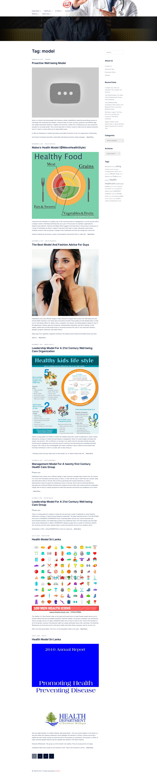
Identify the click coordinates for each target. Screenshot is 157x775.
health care (45, 535)
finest (111, 176)
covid (116, 171)
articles (113, 166)
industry (119, 186)
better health (48, 498)
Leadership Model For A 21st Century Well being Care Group (62, 503)
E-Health (58, 11)
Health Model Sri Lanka (46, 539)
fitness (115, 176)
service (107, 198)
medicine (108, 194)
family (121, 174)
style (114, 198)
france (119, 176)
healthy (107, 186)
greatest (107, 180)
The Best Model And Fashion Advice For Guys (60, 244)
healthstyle (120, 184)
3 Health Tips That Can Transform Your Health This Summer (113, 90)
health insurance (50, 241)
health (44, 635)
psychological (115, 196)
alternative (108, 166)
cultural (120, 171)
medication (117, 191)
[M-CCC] (67, 4)
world (119, 201)
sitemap (107, 75)
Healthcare (47, 11)
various (107, 201)
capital (112, 169)
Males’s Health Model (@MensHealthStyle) (59, 147)
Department (35, 11)
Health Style (46, 14)
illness (115, 186)
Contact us (108, 66)
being (118, 166)
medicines (113, 193)
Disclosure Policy (110, 72)
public (121, 196)
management (118, 188)
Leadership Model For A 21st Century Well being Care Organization (62, 349)
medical (111, 191)
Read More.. (90, 137)
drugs (117, 174)
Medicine (34, 14)
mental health (49, 344)
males (113, 188)
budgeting (107, 169)
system (118, 198)
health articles (50, 144)
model (107, 196)
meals (107, 191)
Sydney (58, 771)
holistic (111, 186)
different (112, 174)
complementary (109, 171)
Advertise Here (109, 69)
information (108, 188)
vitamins (47, 59)
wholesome (113, 201)
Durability (68, 11)
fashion (107, 176)
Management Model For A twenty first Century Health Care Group (61, 465)
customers (107, 174)
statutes (111, 198)
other (110, 196)
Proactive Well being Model (49, 63)
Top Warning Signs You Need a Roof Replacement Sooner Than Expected (114, 97)
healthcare (110, 183)
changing (116, 169)
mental (119, 194)
